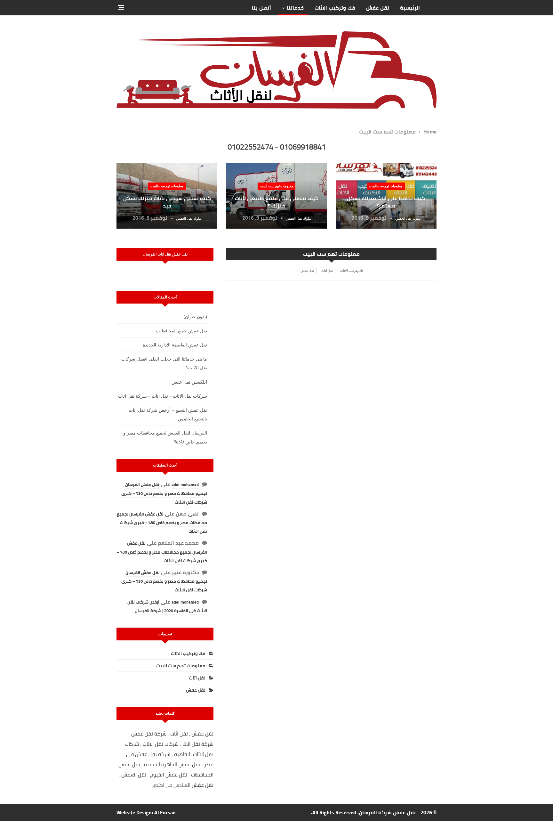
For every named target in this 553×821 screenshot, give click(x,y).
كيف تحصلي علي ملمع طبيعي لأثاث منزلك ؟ (276, 201)
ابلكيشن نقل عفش (189, 382)
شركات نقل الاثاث (161, 744)
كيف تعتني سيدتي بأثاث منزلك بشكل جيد (167, 201)
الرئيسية (410, 7)
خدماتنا (295, 7)
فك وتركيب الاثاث (335, 7)
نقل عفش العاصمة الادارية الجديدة (175, 345)
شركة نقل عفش (148, 733)
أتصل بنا (261, 7)
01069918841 (303, 147)
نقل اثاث (327, 270)
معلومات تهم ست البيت (386, 186)
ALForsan (165, 812)
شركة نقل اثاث (197, 744)
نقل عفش (377, 7)
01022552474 (250, 147)
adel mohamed (185, 484)
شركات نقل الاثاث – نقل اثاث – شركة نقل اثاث (162, 396)
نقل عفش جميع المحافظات (181, 331)
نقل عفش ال (200, 785)
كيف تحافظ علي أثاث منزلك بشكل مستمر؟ (386, 201)
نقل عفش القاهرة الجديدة (172, 764)
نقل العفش (134, 774)
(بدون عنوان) (195, 317)
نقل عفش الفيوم (168, 774)
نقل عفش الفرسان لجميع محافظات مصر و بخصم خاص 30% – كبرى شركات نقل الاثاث (164, 493)
